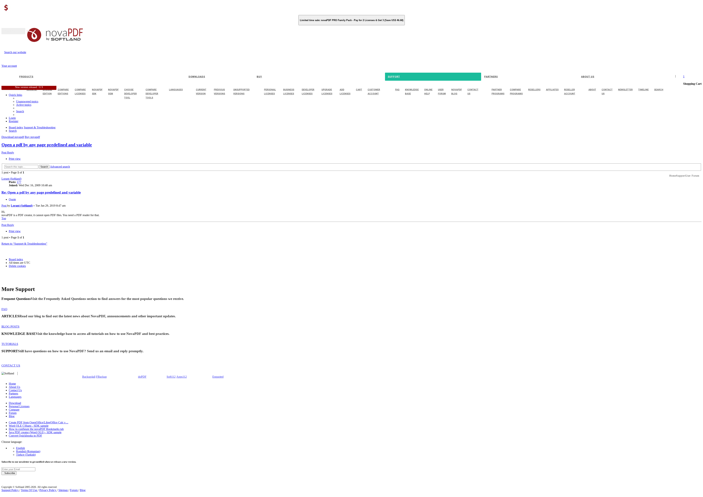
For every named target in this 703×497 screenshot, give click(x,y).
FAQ (4, 309)
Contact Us (15, 390)
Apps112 (181, 376)
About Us (14, 386)
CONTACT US (10, 365)
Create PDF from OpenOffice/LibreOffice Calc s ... (38, 422)
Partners (13, 393)
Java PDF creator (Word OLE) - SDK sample (35, 432)
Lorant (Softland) (11, 178)
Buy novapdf (32, 137)
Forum (12, 412)
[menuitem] (23, 104)
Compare (14, 409)
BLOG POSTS (10, 326)
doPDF (142, 376)
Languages (15, 396)
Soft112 (171, 376)
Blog (11, 416)
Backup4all (88, 376)
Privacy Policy (48, 490)
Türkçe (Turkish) (26, 454)
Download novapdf (12, 137)
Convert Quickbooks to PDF (25, 435)
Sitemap (63, 490)
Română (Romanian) (28, 451)
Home (12, 383)
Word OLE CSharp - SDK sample (29, 425)
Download (15, 403)
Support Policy (10, 490)
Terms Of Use (29, 490)
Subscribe (9, 473)
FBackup (101, 376)
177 (19, 182)
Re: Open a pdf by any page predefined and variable (41, 192)
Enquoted (218, 376)
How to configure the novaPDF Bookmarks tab (36, 429)
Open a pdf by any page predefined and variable (46, 144)
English (20, 448)
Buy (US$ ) (13, 31)
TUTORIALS (9, 343)
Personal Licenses (19, 406)
